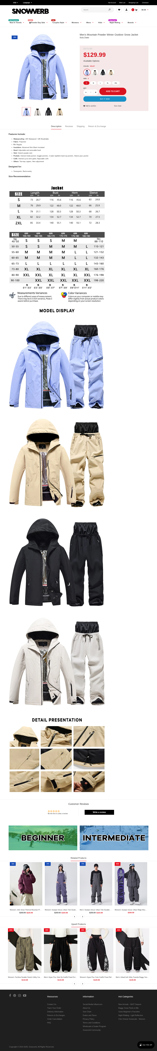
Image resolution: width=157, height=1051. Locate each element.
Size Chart (87, 1012)
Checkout (145, 3)
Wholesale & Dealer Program (94, 1026)
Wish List (122, 3)
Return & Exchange (97, 126)
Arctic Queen (84, 37)
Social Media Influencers (92, 1004)
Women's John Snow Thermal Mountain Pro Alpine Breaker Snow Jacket (35, 910)
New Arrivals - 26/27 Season (129, 1004)
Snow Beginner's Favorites (129, 1012)
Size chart (117, 106)
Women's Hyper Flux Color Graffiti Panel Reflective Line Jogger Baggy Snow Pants (109, 977)
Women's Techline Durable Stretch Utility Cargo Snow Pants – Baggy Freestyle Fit (37, 977)
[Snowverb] (30, 15)
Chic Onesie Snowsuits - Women (131, 1019)
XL (108, 83)
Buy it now (105, 99)
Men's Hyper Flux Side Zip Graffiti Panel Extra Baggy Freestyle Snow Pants (71, 977)
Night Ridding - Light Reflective (130, 1015)
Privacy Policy (88, 1019)
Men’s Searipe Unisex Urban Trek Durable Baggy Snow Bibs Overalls (104, 910)
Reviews (69, 126)
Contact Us (51, 1004)
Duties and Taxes (90, 1015)
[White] (94, 72)
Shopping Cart (133, 3)
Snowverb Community (92, 1030)
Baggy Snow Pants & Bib (128, 1008)
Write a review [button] (99, 812)
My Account (112, 3)
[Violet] (87, 72)
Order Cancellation (54, 1019)
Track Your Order (54, 1008)
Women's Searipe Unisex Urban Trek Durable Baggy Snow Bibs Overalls (70, 910)
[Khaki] (110, 72)
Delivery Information (55, 1012)
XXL (116, 83)
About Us (86, 1008)
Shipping (81, 126)
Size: (86, 78)
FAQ (49, 1023)
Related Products (78, 858)
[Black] (102, 72)
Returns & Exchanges (56, 1015)
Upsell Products (78, 924)
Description (56, 126)
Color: (89, 66)
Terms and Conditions (91, 1023)
